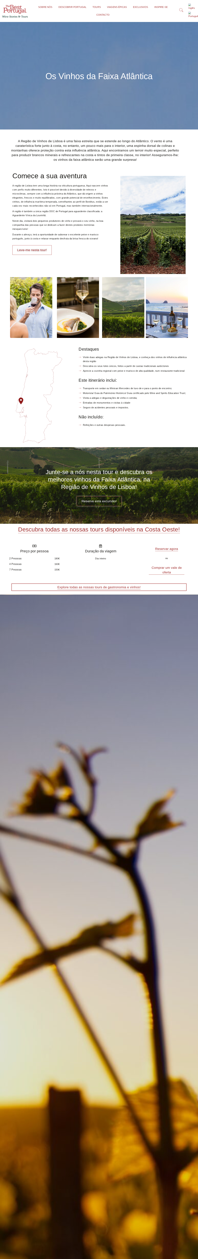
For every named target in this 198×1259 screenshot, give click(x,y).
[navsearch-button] (180, 11)
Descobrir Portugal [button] (72, 7)
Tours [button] (97, 7)
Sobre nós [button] (45, 7)
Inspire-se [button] (161, 7)
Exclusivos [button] (140, 7)
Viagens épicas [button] (117, 7)
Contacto (103, 14)
